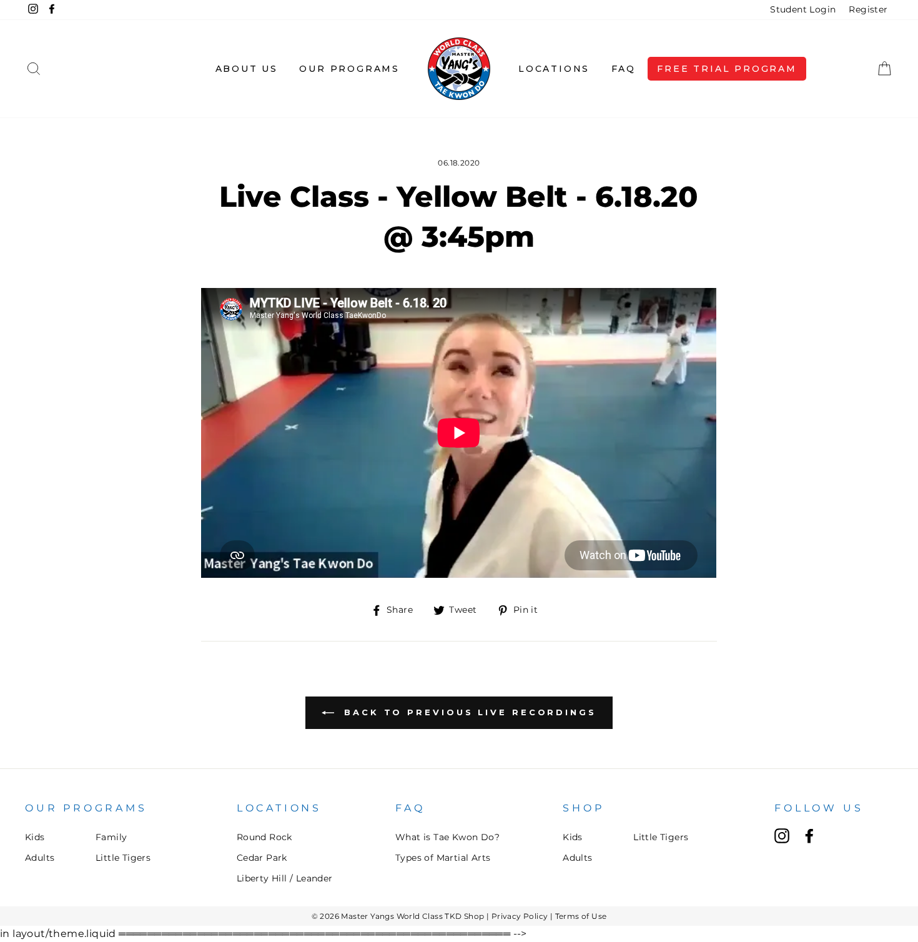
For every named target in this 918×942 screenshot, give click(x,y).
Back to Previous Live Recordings (467, 712)
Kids (35, 837)
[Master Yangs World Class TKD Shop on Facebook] (809, 835)
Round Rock (264, 837)
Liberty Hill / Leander (285, 878)
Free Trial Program (726, 68)
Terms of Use (581, 916)
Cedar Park (262, 858)
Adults (39, 858)
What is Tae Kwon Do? (447, 837)
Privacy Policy (519, 916)
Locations (554, 68)
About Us (246, 68)
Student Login (803, 9)
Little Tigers (123, 858)
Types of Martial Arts (442, 858)
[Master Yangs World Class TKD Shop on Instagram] (781, 835)
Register (868, 9)
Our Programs (349, 68)
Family (111, 837)
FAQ (623, 68)
